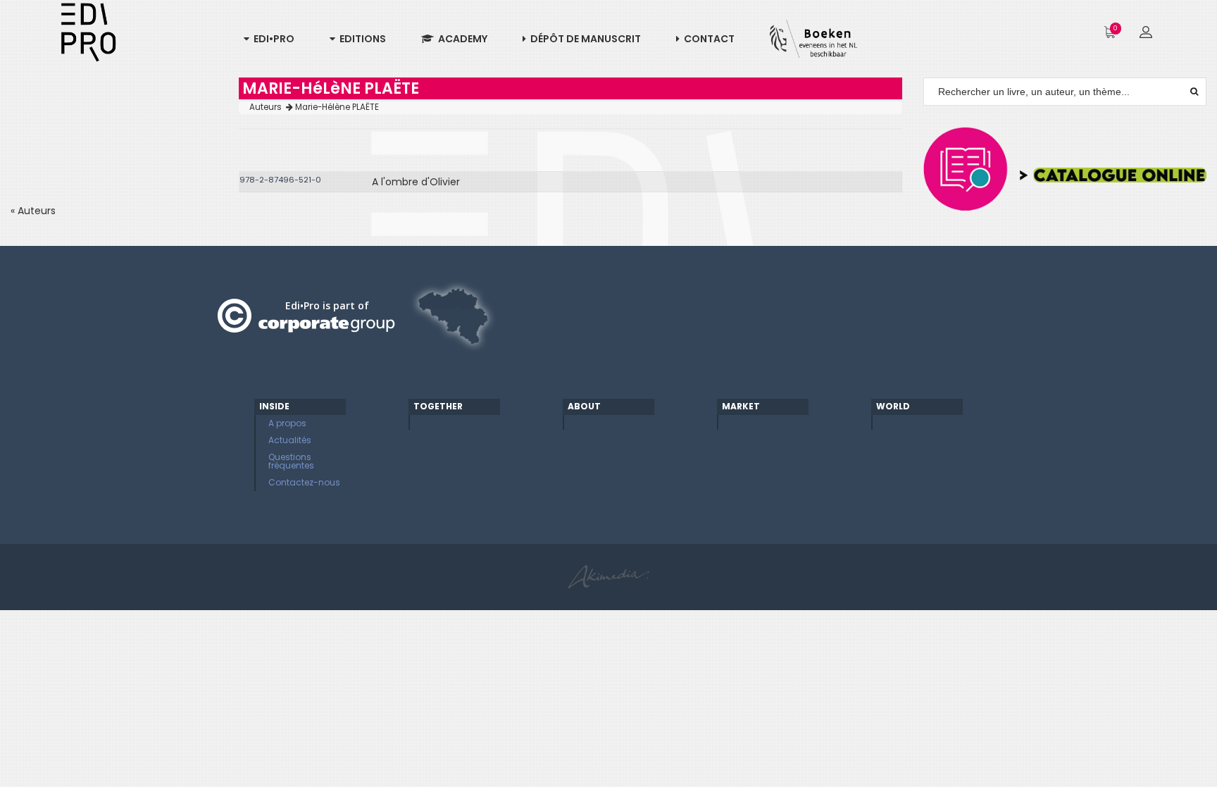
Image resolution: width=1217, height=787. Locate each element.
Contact (707, 39)
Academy (460, 39)
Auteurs (267, 107)
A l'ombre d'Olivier (416, 182)
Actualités (289, 440)
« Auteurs (33, 211)
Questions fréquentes (291, 461)
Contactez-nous (304, 482)
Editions (360, 39)
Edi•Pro (271, 39)
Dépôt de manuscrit (583, 39)
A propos (287, 423)
